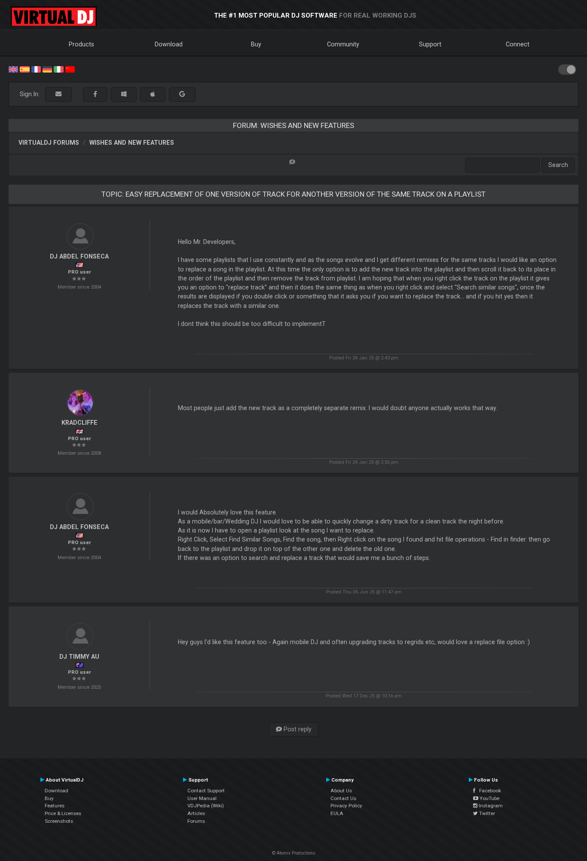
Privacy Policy (346, 806)
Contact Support (206, 791)
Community (343, 44)
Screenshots (59, 821)
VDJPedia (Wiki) (205, 806)
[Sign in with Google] (182, 94)
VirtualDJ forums (48, 142)
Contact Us (343, 798)
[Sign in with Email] (58, 94)
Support (430, 44)
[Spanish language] (24, 68)
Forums (196, 821)
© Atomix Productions (293, 853)
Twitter (486, 813)
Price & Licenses (63, 813)
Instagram (490, 806)
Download (169, 44)
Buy (256, 44)
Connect (517, 44)
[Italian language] (58, 68)
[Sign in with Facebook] (95, 94)
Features (54, 806)
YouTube (488, 798)
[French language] (36, 68)
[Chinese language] (70, 68)
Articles (196, 813)
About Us (341, 791)
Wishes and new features (131, 142)
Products (81, 44)
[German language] (47, 68)
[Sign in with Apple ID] (152, 94)
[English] (13, 68)
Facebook (488, 791)
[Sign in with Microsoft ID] (124, 94)
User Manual (202, 798)
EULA (336, 813)
